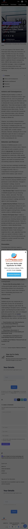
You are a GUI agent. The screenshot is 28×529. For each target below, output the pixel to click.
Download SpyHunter (14, 274)
